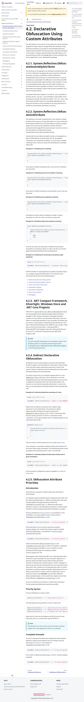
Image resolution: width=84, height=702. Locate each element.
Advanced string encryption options (40, 282)
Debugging (32, 295)
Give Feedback (34, 684)
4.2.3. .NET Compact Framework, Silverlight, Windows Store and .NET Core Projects (77, 23)
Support (32, 687)
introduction (38, 643)
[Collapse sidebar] (12, 675)
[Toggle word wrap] (62, 153)
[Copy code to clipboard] (65, 153)
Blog (57, 687)
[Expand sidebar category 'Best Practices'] (21, 81)
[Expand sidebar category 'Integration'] (21, 75)
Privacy (58, 689)
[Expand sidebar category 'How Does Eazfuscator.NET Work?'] (21, 19)
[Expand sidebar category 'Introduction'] (21, 13)
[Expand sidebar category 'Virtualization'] (21, 69)
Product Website (61, 684)
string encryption (44, 513)
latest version (56, 14)
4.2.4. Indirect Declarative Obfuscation (75, 31)
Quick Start (7, 684)
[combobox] (74, 3)
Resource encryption (35, 292)
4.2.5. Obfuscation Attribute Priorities (76, 36)
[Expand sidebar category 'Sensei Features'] (21, 66)
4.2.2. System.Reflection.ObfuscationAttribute (77, 15)
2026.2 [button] (38, 3)
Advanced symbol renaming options (40, 280)
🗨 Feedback (47, 3)
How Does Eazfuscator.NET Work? (14, 687)
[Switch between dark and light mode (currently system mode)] (64, 3)
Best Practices (8, 689)
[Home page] (27, 19)
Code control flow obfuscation (38, 285)
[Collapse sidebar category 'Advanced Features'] (21, 23)
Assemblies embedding (36, 290)
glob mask (61, 442)
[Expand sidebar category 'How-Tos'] (21, 84)
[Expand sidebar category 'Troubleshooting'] (21, 87)
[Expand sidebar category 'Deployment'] (21, 78)
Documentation (20, 3)
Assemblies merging (35, 287)
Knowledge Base (30, 3)
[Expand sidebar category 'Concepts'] (21, 72)
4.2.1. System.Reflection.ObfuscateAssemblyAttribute (77, 10)
